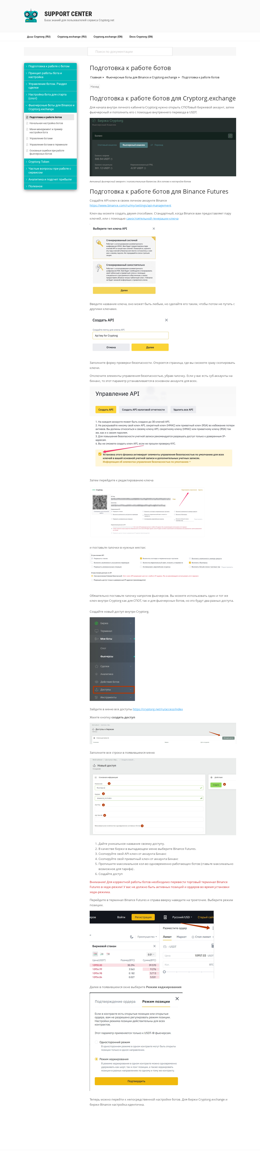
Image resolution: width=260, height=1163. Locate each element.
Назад (95, 86)
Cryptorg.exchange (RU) (72, 36)
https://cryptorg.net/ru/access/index (158, 709)
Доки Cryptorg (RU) (39, 36)
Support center (68, 14)
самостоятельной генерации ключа (152, 218)
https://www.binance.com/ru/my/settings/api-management (130, 205)
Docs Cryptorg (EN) (141, 36)
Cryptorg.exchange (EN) (108, 36)
